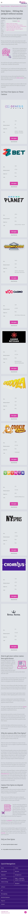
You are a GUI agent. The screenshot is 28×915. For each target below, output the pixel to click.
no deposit (9, 820)
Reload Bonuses (5, 773)
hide (19, 21)
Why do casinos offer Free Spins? (13, 27)
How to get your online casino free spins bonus (16, 26)
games (25, 706)
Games (16, 868)
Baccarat (17, 871)
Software (3, 887)
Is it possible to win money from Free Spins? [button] (12, 849)
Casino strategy (4, 881)
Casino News (4, 871)
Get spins (14, 138)
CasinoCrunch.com (5, 913)
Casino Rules (4, 878)
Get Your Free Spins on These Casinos (14, 25)
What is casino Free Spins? (12, 23)
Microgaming (4, 893)
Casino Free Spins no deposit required (14, 28)
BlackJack (17, 883)
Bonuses (3, 833)
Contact (3, 904)
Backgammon (18, 874)
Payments (3, 874)
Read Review (14, 141)
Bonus (2, 868)
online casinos (20, 78)
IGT (2, 890)
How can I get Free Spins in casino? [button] (10, 844)
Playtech (3, 900)
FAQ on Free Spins (10, 30)
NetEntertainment (5, 897)
